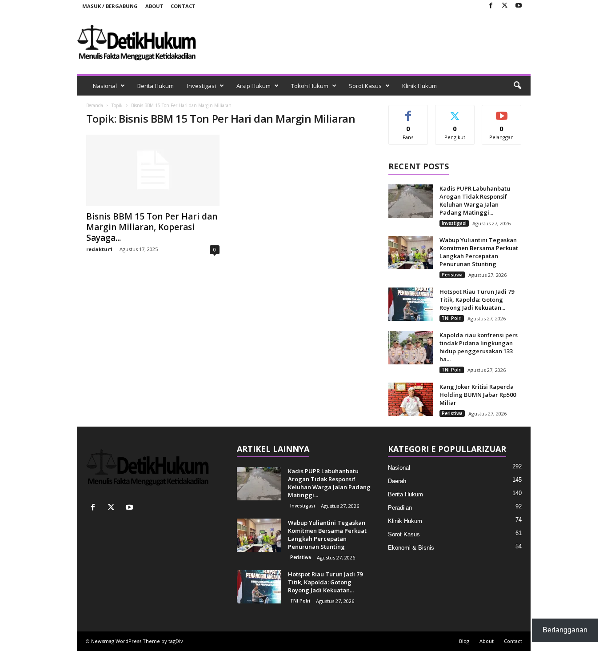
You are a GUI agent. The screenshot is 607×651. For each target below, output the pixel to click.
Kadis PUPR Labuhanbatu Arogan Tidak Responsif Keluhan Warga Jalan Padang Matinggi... (474, 200)
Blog (464, 641)
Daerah (397, 481)
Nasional (105, 86)
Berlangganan (501, 115)
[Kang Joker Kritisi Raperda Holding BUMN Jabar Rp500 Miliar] (410, 399)
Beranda (94, 105)
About (154, 6)
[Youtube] (518, 6)
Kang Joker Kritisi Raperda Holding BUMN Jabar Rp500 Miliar (477, 395)
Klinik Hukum (419, 86)
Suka (408, 111)
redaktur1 (99, 249)
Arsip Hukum (253, 86)
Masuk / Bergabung (110, 6)
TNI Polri (452, 318)
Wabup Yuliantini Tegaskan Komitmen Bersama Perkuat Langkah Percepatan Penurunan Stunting (478, 252)
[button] (517, 86)
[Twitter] (504, 6)
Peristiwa (452, 275)
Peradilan (400, 507)
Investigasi (201, 86)
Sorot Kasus (365, 86)
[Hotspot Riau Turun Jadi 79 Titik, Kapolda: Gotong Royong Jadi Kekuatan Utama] (410, 304)
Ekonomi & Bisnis (411, 547)
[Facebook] (491, 6)
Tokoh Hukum (309, 86)
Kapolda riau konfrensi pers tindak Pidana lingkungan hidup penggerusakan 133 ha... (478, 347)
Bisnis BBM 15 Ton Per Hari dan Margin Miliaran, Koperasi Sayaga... (151, 227)
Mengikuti (455, 111)
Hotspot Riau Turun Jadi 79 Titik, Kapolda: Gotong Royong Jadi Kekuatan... (476, 300)
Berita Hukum (155, 86)
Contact (183, 6)
